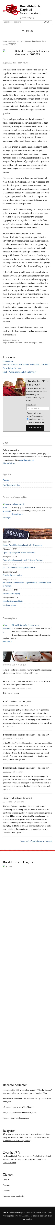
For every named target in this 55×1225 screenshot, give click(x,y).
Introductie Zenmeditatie (13, 601)
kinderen (18, 343)
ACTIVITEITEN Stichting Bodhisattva (19, 567)
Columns (12, 41)
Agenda (6, 479)
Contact (6, 1179)
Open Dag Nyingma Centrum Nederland (19, 552)
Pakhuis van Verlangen (14, 665)
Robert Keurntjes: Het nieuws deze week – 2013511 (26, 364)
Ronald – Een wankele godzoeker (16, 1118)
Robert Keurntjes (30, 343)
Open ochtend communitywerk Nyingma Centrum (23, 560)
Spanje (40, 343)
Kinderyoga (8, 360)
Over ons (6, 1185)
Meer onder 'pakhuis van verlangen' (36, 840)
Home (5, 41)
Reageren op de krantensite (13, 1196)
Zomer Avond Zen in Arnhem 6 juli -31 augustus (22, 545)
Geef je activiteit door (11, 485)
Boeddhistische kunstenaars (26, 625)
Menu (29, 31)
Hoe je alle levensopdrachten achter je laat (19, 1112)
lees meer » (7, 641)
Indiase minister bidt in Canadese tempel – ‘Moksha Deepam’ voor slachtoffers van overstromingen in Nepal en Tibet (27, 1091)
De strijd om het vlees (12, 368)
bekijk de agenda (9, 605)
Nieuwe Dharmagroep (11, 593)
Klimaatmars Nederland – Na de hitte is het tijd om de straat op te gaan (27, 1100)
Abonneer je (18, 504)
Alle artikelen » (9, 463)
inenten (11, 343)
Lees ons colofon (9, 1162)
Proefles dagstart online (12, 575)
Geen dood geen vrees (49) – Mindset (18, 1107)
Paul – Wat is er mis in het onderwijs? (19, 371)
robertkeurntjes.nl (26, 459)
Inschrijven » (17, 514)
